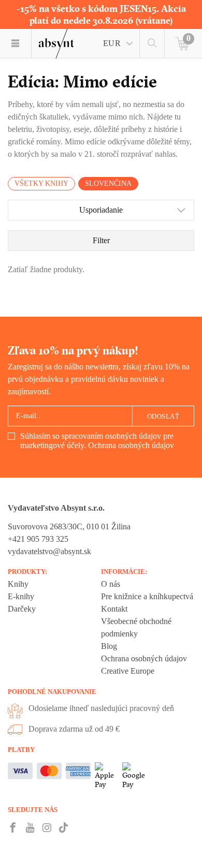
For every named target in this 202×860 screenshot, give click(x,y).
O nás (110, 584)
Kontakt (114, 608)
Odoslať (163, 416)
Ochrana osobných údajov (131, 445)
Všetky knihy (41, 183)
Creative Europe (127, 670)
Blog (109, 646)
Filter (101, 240)
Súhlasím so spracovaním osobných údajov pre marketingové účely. (97, 441)
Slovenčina (108, 183)
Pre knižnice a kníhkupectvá (147, 596)
